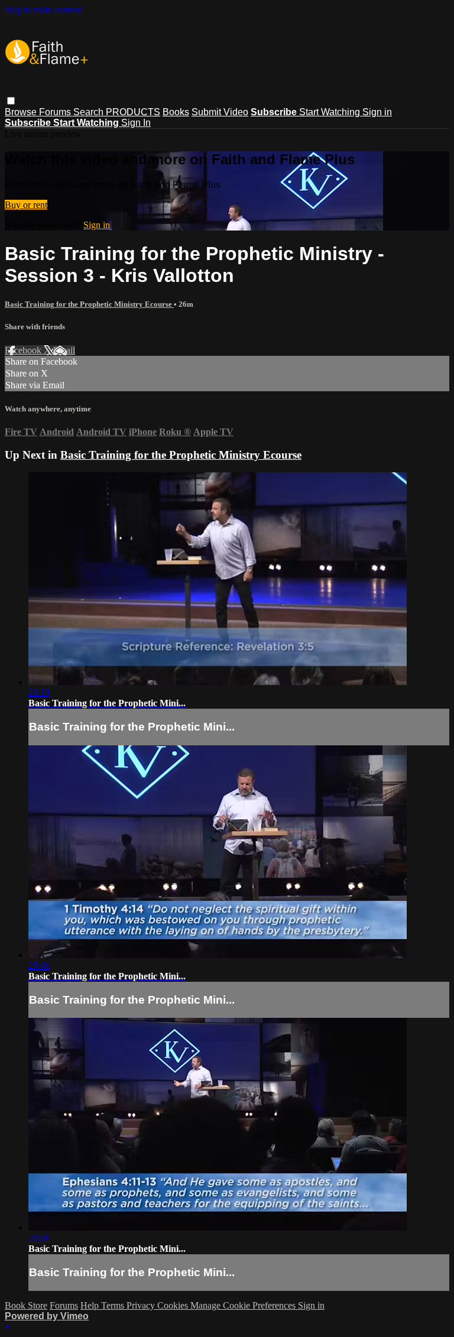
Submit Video (220, 112)
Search (89, 112)
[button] (11, 101)
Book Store (26, 1305)
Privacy (142, 1305)
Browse (22, 112)
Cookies (173, 1305)
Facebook (24, 350)
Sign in (377, 112)
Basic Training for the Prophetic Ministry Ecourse (89, 304)
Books (176, 112)
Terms (114, 1305)
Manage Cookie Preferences (244, 1305)
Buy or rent (26, 205)
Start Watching (330, 112)
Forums (56, 112)
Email (64, 350)
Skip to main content (43, 10)
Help (90, 1305)
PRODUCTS (133, 112)
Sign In (136, 123)
